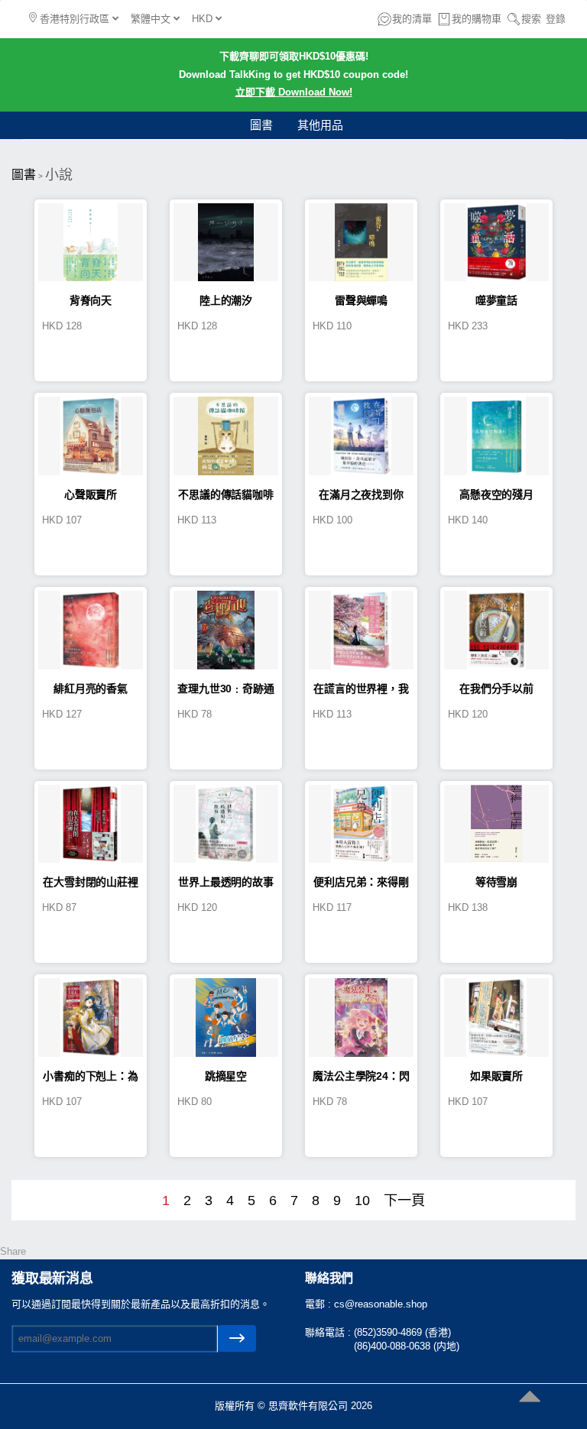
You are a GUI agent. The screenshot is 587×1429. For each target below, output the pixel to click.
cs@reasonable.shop (380, 1304)
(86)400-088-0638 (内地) (406, 1346)
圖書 (261, 124)
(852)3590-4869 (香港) (402, 1332)
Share (13, 1251)
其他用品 (320, 124)
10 (362, 1200)
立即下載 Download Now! (293, 92)
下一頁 (404, 1200)
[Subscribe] (237, 1338)
